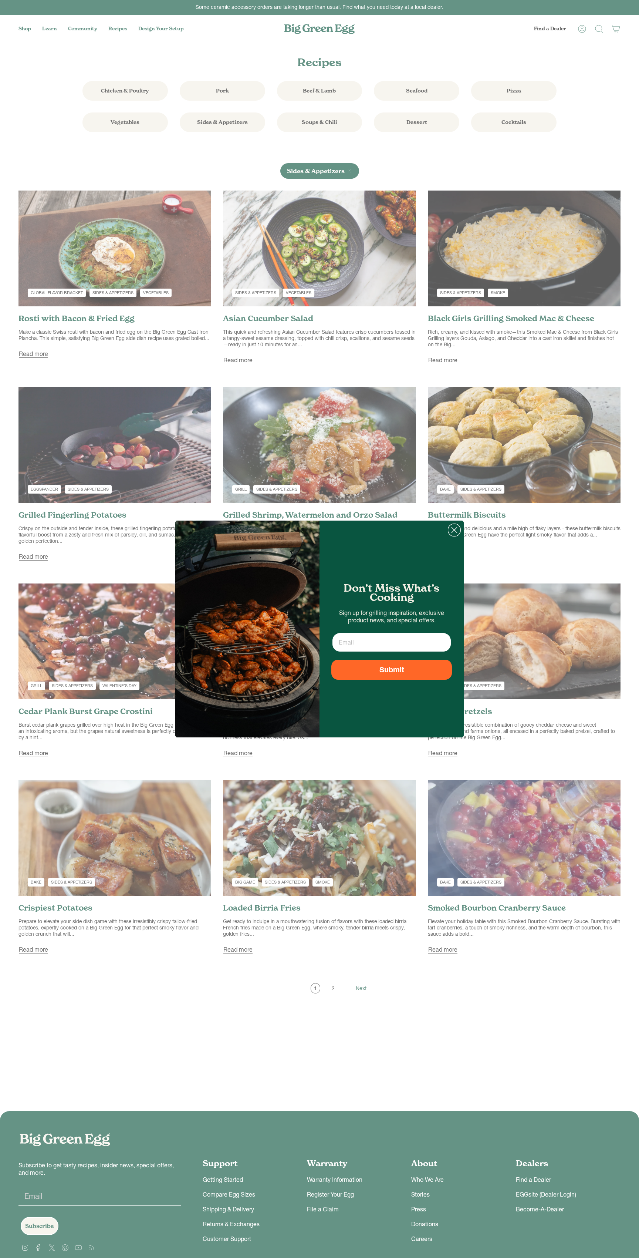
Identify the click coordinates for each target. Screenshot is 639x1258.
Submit (391, 669)
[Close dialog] (454, 530)
